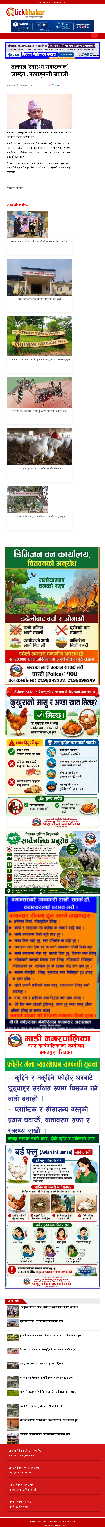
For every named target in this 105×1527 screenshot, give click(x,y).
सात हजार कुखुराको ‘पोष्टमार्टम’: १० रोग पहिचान (40, 468)
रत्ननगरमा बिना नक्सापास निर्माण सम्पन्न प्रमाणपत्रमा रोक (45, 1434)
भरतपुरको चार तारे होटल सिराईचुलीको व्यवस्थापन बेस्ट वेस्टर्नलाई (40, 242)
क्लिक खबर (55, 85)
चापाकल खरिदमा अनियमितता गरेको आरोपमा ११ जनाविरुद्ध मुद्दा (49, 1420)
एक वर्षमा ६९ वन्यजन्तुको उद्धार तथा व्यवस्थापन (41, 1406)
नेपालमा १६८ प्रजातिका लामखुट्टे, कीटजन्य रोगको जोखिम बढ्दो (39, 411)
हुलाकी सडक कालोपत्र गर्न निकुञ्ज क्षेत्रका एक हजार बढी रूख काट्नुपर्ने (39, 360)
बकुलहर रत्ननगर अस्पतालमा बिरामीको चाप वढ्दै (39, 299)
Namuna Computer (59, 1525)
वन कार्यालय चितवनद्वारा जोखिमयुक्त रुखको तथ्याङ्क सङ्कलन (39, 516)
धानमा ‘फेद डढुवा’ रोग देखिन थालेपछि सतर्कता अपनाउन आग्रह (48, 1392)
